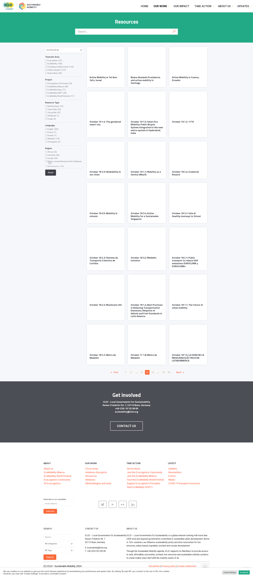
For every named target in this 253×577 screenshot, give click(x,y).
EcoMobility (55, 64)
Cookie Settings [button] (230, 572)
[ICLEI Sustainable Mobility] (23, 6)
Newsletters (174, 472)
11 (141, 372)
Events (172, 476)
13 (152, 372)
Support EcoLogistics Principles (143, 483)
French (52, 132)
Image (52, 119)
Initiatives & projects (96, 472)
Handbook (53, 116)
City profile (54, 112)
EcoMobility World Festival (57, 476)
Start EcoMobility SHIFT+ (140, 487)
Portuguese (54, 142)
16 (168, 372)
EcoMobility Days (57, 90)
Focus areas (91, 468)
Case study (54, 109)
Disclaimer (154, 566)
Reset (50, 172)
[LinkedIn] (134, 507)
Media (171, 479)
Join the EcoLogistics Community (144, 472)
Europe (53, 158)
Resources (91, 476)
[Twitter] (104, 507)
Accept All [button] (244, 572)
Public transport (57, 70)
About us (48, 468)
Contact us (126, 426)
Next (179, 372)
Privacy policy (169, 566)
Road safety (55, 73)
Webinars (90, 479)
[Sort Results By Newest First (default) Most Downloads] (64, 50)
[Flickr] (124, 507)
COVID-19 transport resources (184, 483)
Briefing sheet (55, 106)
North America (56, 166)
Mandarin (54, 139)
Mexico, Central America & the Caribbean (65, 162)
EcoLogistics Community (60, 83)
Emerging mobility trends (61, 67)
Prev (115, 372)
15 (163, 372)
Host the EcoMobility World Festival (145, 479)
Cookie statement (187, 566)
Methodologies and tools (98, 483)
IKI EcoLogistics (52, 483)
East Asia (53, 155)
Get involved (133, 468)
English (53, 129)
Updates (172, 468)
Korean (52, 135)
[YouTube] (114, 507)
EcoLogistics (55, 60)
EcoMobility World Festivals (61, 96)
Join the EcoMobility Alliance (142, 476)
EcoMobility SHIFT (57, 93)
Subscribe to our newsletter (54, 499)
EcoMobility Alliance (58, 86)
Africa (52, 152)
